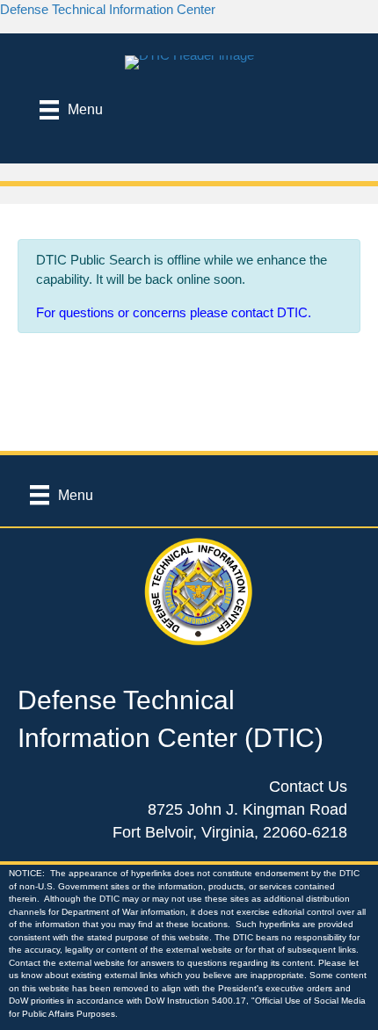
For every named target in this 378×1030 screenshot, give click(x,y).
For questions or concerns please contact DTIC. (173, 312)
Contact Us (308, 786)
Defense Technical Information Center (107, 9)
